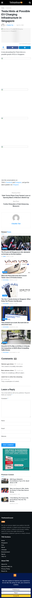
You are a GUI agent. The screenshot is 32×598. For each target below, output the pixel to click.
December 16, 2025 (15, 352)
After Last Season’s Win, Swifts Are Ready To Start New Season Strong (19, 490)
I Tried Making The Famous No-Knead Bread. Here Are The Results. (19, 499)
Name (3, 420)
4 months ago (19, 364)
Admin (4, 256)
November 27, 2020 (15, 494)
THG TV (3, 556)
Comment (4, 398)
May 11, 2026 (10, 256)
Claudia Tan (10, 25)
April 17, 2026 (13, 303)
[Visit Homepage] (16, 2)
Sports (3, 554)
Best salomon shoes (7, 370)
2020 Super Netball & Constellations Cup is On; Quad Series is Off (19, 480)
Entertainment (5, 552)
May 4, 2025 (13, 484)
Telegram (16, 184)
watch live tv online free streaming (11, 377)
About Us (4, 564)
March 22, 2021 (14, 503)
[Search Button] (30, 2)
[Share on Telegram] (25, 47)
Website (3, 436)
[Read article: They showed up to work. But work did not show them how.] (16, 313)
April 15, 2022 (20, 25)
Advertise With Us (6, 566)
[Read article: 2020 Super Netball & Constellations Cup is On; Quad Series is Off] (4, 480)
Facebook (9, 182)
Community (8, 8)
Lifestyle (4, 549)
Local (5, 248)
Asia (2, 545)
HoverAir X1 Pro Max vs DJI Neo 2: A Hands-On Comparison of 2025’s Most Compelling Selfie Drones (15, 348)
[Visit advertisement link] (16, 459)
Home (2, 8)
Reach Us (4, 571)
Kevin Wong (6, 279)
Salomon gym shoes (7, 364)
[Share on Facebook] (12, 47)
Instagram (18, 182)
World (3, 547)
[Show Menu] (2, 2)
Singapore (4, 542)
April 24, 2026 (13, 279)
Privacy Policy (5, 569)
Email (3, 428)
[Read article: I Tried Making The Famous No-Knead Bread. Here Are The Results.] (4, 499)
